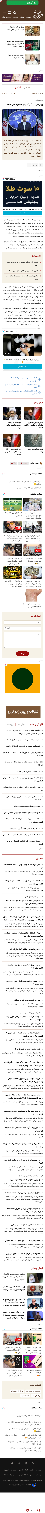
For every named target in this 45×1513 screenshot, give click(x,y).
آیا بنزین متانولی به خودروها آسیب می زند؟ (24, 1179)
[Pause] (5, 353)
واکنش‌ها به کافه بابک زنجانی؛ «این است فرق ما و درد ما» (23, 1145)
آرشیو (21, 1470)
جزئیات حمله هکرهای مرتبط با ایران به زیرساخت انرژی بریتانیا (23, 1113)
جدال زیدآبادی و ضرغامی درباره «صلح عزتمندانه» (21, 1192)
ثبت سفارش (22, 366)
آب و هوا (13, 1474)
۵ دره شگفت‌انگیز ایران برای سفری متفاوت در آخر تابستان (21, 392)
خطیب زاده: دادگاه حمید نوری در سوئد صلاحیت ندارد (22, 264)
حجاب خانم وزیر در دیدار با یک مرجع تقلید (15, 56)
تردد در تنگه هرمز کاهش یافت (35, 450)
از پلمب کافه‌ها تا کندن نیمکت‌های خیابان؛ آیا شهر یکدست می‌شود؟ (14, 1288)
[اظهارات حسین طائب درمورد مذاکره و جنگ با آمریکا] (11, 413)
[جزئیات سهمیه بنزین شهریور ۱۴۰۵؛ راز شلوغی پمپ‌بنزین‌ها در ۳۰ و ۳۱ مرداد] (32, 45)
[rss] (33, 1463)
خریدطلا (22, 213)
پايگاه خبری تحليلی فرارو (18, 1480)
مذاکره (13, 463)
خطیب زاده (23, 463)
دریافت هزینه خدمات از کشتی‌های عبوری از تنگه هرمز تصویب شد (23, 1018)
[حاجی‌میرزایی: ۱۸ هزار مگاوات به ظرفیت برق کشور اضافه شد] (33, 413)
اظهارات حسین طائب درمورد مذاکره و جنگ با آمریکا (13, 425)
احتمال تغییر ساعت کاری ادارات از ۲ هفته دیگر (23, 1240)
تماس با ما (29, 1470)
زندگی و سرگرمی (6, 17)
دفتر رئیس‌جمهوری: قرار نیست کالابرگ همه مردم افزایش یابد (13, 452)
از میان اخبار (38, 402)
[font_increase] (41, 165)
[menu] (4, 13)
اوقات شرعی (23, 1474)
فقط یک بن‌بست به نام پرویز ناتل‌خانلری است (23, 746)
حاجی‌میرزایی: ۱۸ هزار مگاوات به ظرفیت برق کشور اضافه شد (33, 425)
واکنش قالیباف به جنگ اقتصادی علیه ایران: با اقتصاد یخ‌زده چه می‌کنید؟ (24, 1034)
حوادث (15, 17)
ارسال (22, 653)
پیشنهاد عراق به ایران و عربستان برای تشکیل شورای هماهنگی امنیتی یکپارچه (25, 732)
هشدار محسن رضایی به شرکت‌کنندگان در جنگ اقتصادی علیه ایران (24, 882)
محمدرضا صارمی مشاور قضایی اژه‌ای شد (25, 949)
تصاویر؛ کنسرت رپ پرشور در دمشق (27, 1000)
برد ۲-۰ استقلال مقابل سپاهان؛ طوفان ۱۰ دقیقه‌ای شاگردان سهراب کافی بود (23, 935)
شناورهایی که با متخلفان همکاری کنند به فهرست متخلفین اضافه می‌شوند (23, 902)
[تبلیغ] (22, 5)
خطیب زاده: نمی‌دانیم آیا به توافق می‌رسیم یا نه (23, 270)
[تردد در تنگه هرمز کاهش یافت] (33, 440)
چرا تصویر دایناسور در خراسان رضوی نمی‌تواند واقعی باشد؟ (24, 983)
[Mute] (9, 353)
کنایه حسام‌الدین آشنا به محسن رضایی (25, 1224)
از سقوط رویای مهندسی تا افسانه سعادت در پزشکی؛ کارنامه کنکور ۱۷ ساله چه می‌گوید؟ (14, 1277)
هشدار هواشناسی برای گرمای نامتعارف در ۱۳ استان (21, 834)
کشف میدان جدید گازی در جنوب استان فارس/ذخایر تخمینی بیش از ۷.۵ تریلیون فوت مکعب (24, 1096)
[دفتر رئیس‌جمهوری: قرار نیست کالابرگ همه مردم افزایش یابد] (11, 440)
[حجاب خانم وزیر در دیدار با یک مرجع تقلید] (32, 59)
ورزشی (22, 17)
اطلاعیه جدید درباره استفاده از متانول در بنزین (23, 1253)
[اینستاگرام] (19, 1463)
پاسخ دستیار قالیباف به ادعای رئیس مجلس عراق (22, 812)
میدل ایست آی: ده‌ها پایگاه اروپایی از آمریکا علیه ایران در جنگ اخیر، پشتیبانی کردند (23, 1064)
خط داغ (39, 858)
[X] (26, 1463)
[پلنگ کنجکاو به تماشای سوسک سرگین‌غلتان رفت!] (32, 31)
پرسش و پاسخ (35, 1474)
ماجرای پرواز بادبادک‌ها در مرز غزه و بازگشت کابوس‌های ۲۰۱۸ (25, 966)
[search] (14, 12)
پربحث (10, 724)
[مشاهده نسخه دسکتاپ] (9, 13)
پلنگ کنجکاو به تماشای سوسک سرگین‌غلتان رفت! (16, 28)
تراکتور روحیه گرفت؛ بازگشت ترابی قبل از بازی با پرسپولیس (23, 1129)
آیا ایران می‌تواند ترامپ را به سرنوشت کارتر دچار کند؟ (23, 1162)
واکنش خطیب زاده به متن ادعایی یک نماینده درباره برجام (21, 278)
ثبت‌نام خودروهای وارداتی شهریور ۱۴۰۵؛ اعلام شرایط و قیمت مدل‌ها (25, 1210)
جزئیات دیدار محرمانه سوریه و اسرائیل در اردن (23, 740)
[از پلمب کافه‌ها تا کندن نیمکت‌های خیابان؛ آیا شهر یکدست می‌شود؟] (35, 1291)
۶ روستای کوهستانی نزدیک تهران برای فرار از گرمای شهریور (21, 386)
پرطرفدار (21, 724)
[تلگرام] (12, 1463)
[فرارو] (38, 15)
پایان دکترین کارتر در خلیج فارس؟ (27, 1049)
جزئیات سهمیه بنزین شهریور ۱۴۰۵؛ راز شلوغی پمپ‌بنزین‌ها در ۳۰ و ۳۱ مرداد (14, 44)
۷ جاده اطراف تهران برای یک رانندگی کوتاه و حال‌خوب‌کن (23, 379)
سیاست (28, 17)
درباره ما (39, 1470)
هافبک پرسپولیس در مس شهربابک (27, 806)
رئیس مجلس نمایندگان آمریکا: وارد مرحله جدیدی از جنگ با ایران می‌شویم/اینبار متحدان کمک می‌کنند (23, 918)
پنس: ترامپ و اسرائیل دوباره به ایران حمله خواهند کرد (22, 866)
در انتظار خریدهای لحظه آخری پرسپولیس (25, 828)
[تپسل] (4, 179)
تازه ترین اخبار (36, 724)
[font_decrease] (29, 165)
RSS (6, 1474)
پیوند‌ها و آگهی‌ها (10, 1470)
